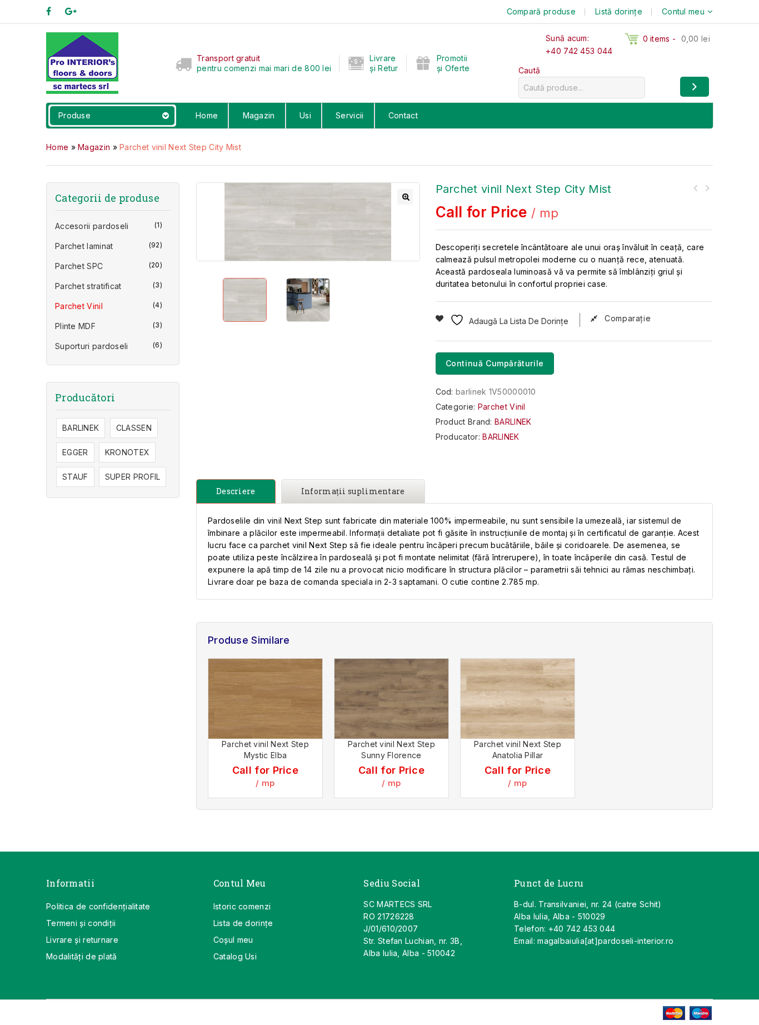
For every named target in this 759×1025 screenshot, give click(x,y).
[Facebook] (54, 11)
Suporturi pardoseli (91, 346)
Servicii (349, 115)
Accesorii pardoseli (92, 226)
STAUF (75, 476)
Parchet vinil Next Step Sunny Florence (695, 187)
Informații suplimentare (353, 491)
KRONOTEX (127, 452)
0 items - (676, 38)
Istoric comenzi (242, 906)
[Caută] (694, 87)
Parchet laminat (84, 246)
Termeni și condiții (81, 923)
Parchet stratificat (88, 286)
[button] (405, 197)
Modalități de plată (81, 956)
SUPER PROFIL (133, 476)
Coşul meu (233, 939)
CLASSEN (134, 427)
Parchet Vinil (502, 406)
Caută (529, 70)
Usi (305, 115)
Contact (403, 115)
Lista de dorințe (243, 923)
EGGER (75, 452)
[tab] (238, 491)
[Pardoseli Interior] (82, 62)
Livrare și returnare (82, 939)
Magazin (259, 115)
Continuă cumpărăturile (495, 363)
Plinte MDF (75, 326)
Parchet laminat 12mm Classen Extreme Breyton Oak (706, 187)
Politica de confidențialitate (98, 906)
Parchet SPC (79, 266)
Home (207, 115)
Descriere (236, 491)
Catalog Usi (235, 956)
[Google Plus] (76, 11)
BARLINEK (513, 421)
